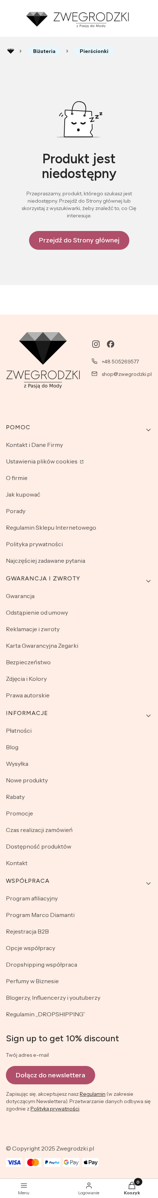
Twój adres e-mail (27, 1055)
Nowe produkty (27, 780)
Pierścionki (94, 51)
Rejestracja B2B (27, 931)
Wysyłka (17, 763)
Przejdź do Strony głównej (79, 240)
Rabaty (15, 796)
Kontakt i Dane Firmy (34, 444)
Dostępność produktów (38, 846)
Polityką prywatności (54, 1108)
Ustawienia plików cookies (42, 461)
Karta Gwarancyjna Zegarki (42, 645)
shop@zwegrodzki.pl (127, 374)
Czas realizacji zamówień (39, 829)
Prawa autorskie (28, 695)
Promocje (19, 813)
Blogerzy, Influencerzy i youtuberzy (53, 997)
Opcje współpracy (30, 948)
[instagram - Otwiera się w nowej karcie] (95, 344)
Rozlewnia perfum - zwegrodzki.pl (10, 51)
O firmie (17, 477)
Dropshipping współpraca (41, 964)
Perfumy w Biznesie (32, 981)
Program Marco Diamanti (40, 914)
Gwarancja (20, 596)
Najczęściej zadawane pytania (45, 560)
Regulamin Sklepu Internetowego (51, 527)
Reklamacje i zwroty (33, 629)
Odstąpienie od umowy (37, 612)
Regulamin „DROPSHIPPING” (45, 1014)
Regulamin (92, 1094)
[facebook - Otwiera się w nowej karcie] (110, 344)
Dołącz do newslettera (50, 1075)
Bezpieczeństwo (28, 662)
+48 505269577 (120, 361)
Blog (12, 747)
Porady (15, 511)
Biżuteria (44, 51)
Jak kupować (23, 494)
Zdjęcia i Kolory (26, 678)
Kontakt (17, 863)
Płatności (19, 730)
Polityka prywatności (34, 544)
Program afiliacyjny (32, 898)
